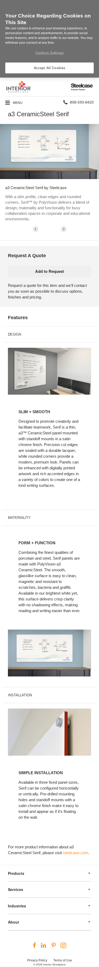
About (13, 922)
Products (16, 873)
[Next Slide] (63, 229)
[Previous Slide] (35, 229)
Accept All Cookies (49, 68)
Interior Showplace (54, 964)
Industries (17, 905)
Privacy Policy (37, 960)
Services (15, 889)
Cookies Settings (49, 53)
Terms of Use (62, 960)
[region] (49, 39)
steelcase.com (75, 852)
